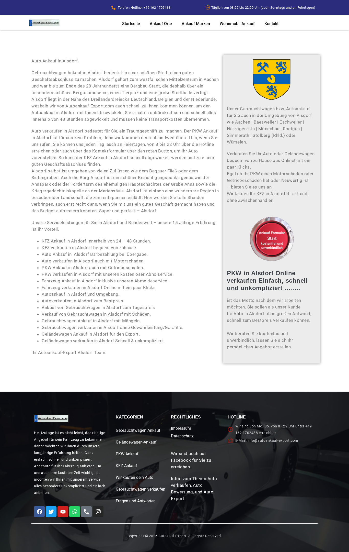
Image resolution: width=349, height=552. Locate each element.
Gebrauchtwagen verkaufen (140, 489)
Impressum (181, 428)
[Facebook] (39, 511)
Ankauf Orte (161, 23)
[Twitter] (51, 511)
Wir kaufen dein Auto (134, 477)
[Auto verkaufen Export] (51, 418)
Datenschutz (182, 436)
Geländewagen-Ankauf (136, 442)
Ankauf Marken (196, 23)
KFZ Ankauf (126, 465)
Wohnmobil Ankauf (237, 23)
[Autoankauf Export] (44, 22)
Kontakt (271, 23)
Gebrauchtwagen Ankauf (138, 430)
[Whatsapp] (74, 511)
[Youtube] (62, 511)
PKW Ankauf (127, 453)
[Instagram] (98, 511)
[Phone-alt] (86, 511)
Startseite (131, 23)
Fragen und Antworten (136, 501)
